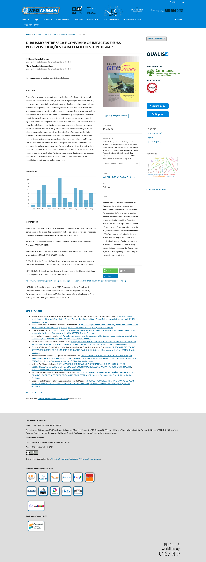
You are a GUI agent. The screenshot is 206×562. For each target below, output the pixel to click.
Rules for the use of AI (132, 19)
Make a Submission (156, 38)
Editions (46, 19)
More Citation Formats (114, 164)
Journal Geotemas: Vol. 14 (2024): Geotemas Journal (90, 327)
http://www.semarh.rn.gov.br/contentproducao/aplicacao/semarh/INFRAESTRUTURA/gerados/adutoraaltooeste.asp (76, 281)
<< (27, 392)
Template (79, 19)
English (149, 137)
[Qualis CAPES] (157, 55)
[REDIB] (78, 496)
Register (173, 2)
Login (36, 19)
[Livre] (66, 496)
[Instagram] (157, 117)
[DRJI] (43, 496)
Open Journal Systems (156, 189)
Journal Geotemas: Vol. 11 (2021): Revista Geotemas (68, 338)
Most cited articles (111, 19)
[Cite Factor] (43, 482)
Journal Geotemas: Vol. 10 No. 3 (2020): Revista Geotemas (70, 333)
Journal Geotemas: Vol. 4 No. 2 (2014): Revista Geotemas (68, 361)
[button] (110, 270)
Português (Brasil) (154, 133)
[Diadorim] (54, 482)
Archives (37, 34)
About (25, 19)
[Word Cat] (54, 496)
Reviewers (92, 19)
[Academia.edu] (157, 108)
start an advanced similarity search (53, 398)
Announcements (63, 19)
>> (43, 392)
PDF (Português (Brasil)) (117, 116)
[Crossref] (36, 531)
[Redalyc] (163, 92)
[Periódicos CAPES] (36, 511)
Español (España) (153, 141)
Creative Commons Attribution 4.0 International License (75, 459)
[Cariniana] (163, 75)
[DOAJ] (31, 482)
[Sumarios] (66, 482)
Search (179, 19)
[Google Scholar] (78, 482)
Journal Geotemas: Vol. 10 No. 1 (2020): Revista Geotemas (105, 344)
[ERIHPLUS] (31, 496)
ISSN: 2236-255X (31, 25)
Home (28, 34)
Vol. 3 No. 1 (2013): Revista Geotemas (60, 34)
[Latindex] (89, 482)
